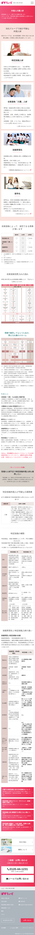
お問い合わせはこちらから (24, 126)
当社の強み (4, 901)
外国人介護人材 (5, 898)
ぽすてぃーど (23, 898)
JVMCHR (22, 901)
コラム (3, 914)
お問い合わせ (27, 920)
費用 (2, 911)
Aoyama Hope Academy (26, 904)
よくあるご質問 (14, 927)
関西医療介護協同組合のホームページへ (19, 170)
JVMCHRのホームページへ (23, 213)
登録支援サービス (5, 908)
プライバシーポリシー (28, 927)
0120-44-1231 (19, 869)
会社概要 (3, 927)
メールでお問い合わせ (19, 879)
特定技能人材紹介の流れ (7, 904)
